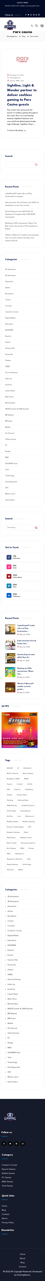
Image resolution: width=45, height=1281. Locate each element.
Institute (8, 385)
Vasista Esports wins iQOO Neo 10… (26, 656)
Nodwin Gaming (13, 832)
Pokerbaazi (11, 837)
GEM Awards (12, 805)
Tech (22, 81)
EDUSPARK (9, 330)
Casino (9, 784)
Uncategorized (11, 482)
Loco (19, 816)
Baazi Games (28, 773)
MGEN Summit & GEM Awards (17, 409)
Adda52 (10, 768)
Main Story (9, 397)
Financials (9, 354)
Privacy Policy (8, 1223)
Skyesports (19, 854)
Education (9, 324)
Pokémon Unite (26, 837)
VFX (6, 488)
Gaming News (22, 800)
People (7, 451)
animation (27, 768)
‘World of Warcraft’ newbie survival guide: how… (22, 6)
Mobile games (12, 821)
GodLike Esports (27, 805)
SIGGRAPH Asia (11, 464)
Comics (8, 300)
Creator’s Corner (9, 1165)
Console (8, 306)
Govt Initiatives (11, 373)
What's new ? (10, 494)
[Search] (38, 525)
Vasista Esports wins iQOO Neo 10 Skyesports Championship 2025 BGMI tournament (20, 214)
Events (8, 342)
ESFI (8, 789)
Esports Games (8, 1169)
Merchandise (10, 403)
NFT (29, 827)
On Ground (9, 433)
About (4, 1218)
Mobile (7, 427)
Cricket (19, 784)
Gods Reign (11, 811)
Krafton (10, 816)
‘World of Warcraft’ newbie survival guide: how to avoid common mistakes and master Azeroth (22, 238)
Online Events (10, 439)
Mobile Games (8, 1173)
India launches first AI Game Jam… (26, 642)
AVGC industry (12, 773)
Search (9, 156)
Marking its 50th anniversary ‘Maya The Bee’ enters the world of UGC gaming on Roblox (21, 226)
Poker (26, 832)
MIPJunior (8, 421)
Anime (7, 288)
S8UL (9, 854)
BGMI (26, 779)
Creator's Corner (11, 312)
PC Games (6, 1178)
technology (26, 864)
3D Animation (10, 276)
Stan (29, 859)
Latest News (10, 391)
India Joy (8, 379)
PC (6, 445)
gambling (29, 789)
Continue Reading (15, 130)
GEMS (7, 366)
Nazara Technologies (15, 827)
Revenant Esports (28, 843)
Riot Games (11, 848)
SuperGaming (12, 864)
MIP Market (9, 415)
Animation (9, 282)
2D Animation (10, 269)
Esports (8, 336)
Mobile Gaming (29, 821)
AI (18, 768)
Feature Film (10, 348)
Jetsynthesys (25, 811)
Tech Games (7, 1186)
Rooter (31, 848)
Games (12, 81)
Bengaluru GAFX (13, 779)
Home (4, 1206)
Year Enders (10, 500)
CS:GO (29, 784)
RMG (18, 81)
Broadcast (9, 294)
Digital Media (10, 318)
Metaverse (29, 816)
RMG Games (7, 1182)
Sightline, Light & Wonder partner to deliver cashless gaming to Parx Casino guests (22, 95)
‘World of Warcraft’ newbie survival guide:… (25, 686)
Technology (9, 476)
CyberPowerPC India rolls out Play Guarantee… (26, 628)
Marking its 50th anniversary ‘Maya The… (25, 671)
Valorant (10, 870)
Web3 (20, 870)
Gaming (10, 800)
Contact (5, 1214)
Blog (4, 1210)
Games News (22, 795)
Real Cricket (12, 843)
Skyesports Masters (15, 859)
